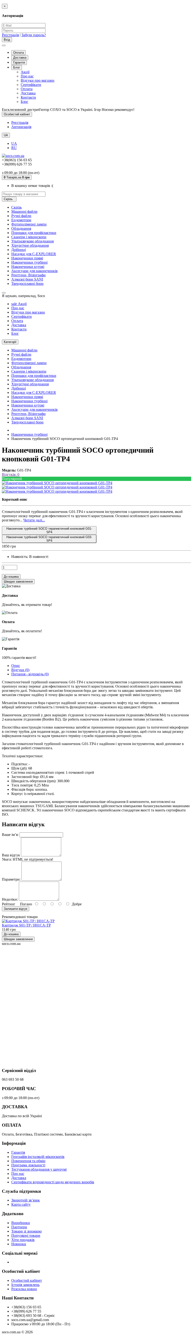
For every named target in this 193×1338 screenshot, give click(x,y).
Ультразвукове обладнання (32, 241)
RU (14, 148)
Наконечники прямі (27, 258)
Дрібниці (18, 250)
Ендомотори (21, 220)
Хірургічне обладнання (30, 245)
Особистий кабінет (26, 1280)
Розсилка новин (24, 1289)
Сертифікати (31, 85)
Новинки (18, 1244)
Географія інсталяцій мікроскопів (37, 1157)
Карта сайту (21, 1204)
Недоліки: (10, 899)
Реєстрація (10, 35)
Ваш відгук (11, 855)
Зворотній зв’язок (25, 1200)
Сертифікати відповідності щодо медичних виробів (52, 1182)
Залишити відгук (15, 909)
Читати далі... (34, 520)
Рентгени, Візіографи (28, 275)
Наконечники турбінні (29, 262)
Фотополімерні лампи (29, 224)
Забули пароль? (33, 35)
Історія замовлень (25, 1285)
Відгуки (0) (20, 670)
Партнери (19, 1227)
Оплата (18, 52)
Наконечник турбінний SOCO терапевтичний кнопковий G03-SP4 (49, 538)
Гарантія (19, 62)
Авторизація (21, 127)
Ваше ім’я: (10, 835)
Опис (15, 666)
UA (14, 143)
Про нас (27, 76)
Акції (25, 72)
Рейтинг (8, 904)
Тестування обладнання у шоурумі (39, 1169)
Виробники (20, 1223)
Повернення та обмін (28, 1161)
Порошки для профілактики (33, 233)
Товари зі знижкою (26, 1231)
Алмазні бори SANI (27, 279)
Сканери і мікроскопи (28, 237)
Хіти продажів (23, 1240)
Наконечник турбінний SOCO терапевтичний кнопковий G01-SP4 (49, 530)
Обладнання (21, 228)
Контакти (28, 97)
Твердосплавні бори (27, 284)
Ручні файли (21, 216)
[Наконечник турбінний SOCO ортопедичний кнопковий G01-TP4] (57, 483)
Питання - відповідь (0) (30, 674)
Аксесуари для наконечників (34, 271)
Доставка (19, 57)
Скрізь (16, 207)
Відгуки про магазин (37, 80)
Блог (16, 67)
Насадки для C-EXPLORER (33, 254)
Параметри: (11, 879)
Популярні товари (25, 1235)
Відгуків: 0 (10, 474)
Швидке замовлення (18, 939)
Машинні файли (24, 212)
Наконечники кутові (27, 267)
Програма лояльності (28, 1165)
